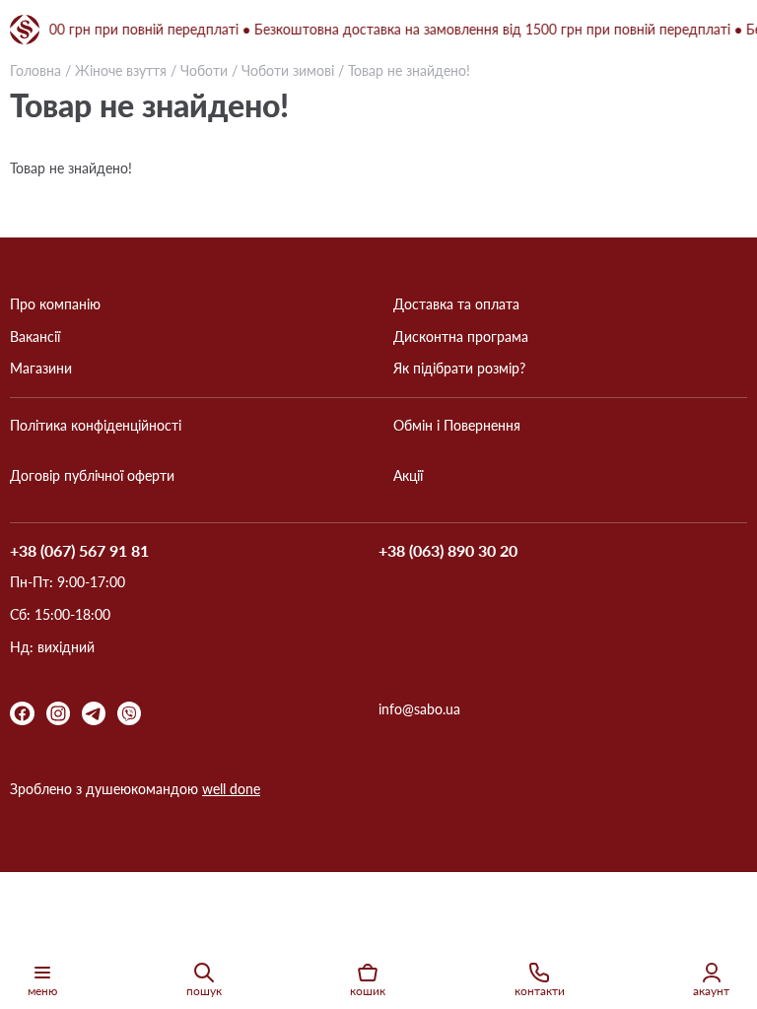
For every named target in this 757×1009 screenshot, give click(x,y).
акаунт (711, 990)
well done (231, 788)
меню (42, 990)
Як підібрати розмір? (459, 368)
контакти (540, 990)
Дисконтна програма (460, 337)
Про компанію (55, 304)
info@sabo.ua (419, 709)
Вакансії (35, 337)
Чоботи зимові (287, 70)
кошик (367, 990)
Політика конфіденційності (95, 426)
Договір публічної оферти (92, 476)
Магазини (41, 368)
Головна (35, 70)
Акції (408, 476)
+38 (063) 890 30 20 (447, 551)
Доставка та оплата (456, 304)
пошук (204, 990)
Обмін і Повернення (456, 426)
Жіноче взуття (121, 70)
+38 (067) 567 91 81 (79, 551)
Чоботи (204, 70)
